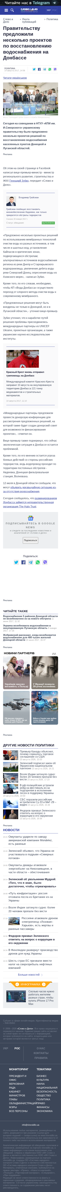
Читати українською (15, 78)
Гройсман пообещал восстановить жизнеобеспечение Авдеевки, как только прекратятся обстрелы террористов (26, 212)
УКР (49, 10)
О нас (41, 1048)
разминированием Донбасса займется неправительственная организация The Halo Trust (30, 502)
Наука (41, 1083)
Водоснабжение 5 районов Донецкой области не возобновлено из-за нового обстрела (30, 619)
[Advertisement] (31, 160)
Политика (52, 19)
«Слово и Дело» (25, 1028)
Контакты (41, 1053)
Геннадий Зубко (19, 180)
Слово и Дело (8, 20)
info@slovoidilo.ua (30, 1125)
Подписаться (30, 540)
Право (41, 1103)
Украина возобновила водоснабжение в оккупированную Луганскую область (30, 628)
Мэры (13, 1107)
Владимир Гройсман (29, 197)
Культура (43, 1080)
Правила (41, 1058)
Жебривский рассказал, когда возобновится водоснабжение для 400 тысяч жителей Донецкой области (29, 637)
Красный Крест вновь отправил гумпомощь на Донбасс (25, 374)
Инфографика (30, 984)
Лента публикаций (29, 20)
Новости (11, 830)
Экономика (45, 1111)
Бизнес (42, 1076)
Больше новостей (29, 974)
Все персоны (18, 1111)
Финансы (43, 1107)
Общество (44, 1095)
